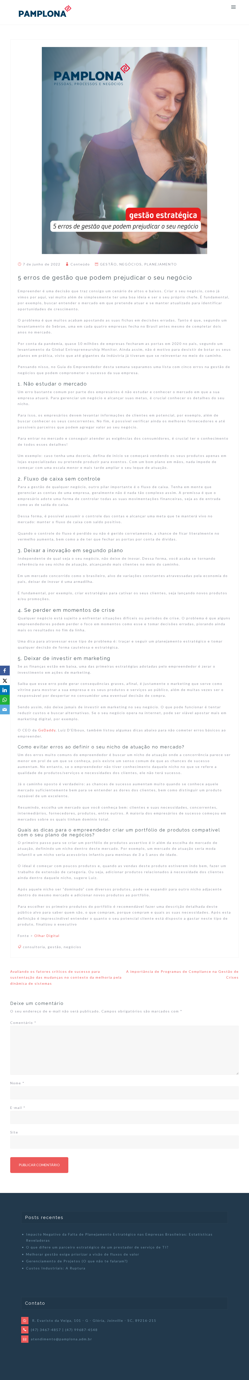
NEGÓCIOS (130, 264)
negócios (72, 947)
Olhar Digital (47, 936)
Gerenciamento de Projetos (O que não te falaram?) (77, 1261)
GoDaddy (47, 730)
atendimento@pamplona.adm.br (61, 1339)
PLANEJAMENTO (160, 264)
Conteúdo (80, 264)
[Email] (5, 709)
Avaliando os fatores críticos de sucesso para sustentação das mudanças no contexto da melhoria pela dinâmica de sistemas (66, 977)
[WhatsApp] (5, 700)
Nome (17, 1083)
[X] (5, 680)
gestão (54, 947)
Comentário (23, 1023)
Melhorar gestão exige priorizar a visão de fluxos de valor (82, 1254)
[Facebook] (5, 670)
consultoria (34, 947)
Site (14, 1132)
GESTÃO (108, 264)
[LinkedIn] (5, 690)
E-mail (18, 1108)
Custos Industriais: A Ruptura (56, 1268)
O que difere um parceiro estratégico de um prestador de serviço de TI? (97, 1247)
